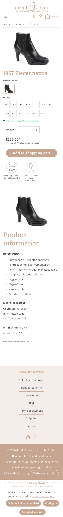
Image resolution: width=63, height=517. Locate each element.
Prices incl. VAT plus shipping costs (22, 143)
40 (13, 113)
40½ (21, 113)
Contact (17, 456)
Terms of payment (31, 410)
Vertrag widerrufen (44, 473)
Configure (51, 503)
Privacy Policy (49, 461)
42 (42, 113)
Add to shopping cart (31, 153)
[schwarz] (9, 88)
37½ (28, 104)
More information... (43, 496)
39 (50, 104)
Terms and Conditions (37, 456)
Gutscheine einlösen (31, 380)
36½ (13, 104)
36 (6, 104)
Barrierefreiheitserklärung (23, 461)
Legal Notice (43, 467)
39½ (6, 113)
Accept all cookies (32, 512)
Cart (31, 403)
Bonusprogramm (31, 387)
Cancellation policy (17, 473)
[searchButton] (34, 16)
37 (21, 104)
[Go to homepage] (31, 7)
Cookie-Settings (23, 467)
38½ (42, 104)
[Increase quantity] (37, 129)
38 (35, 104)
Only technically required (23, 503)
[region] (31, 49)
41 (28, 113)
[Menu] (6, 16)
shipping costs (37, 482)
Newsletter (31, 395)
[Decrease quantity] (22, 129)
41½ (35, 113)
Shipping (31, 418)
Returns (31, 426)
